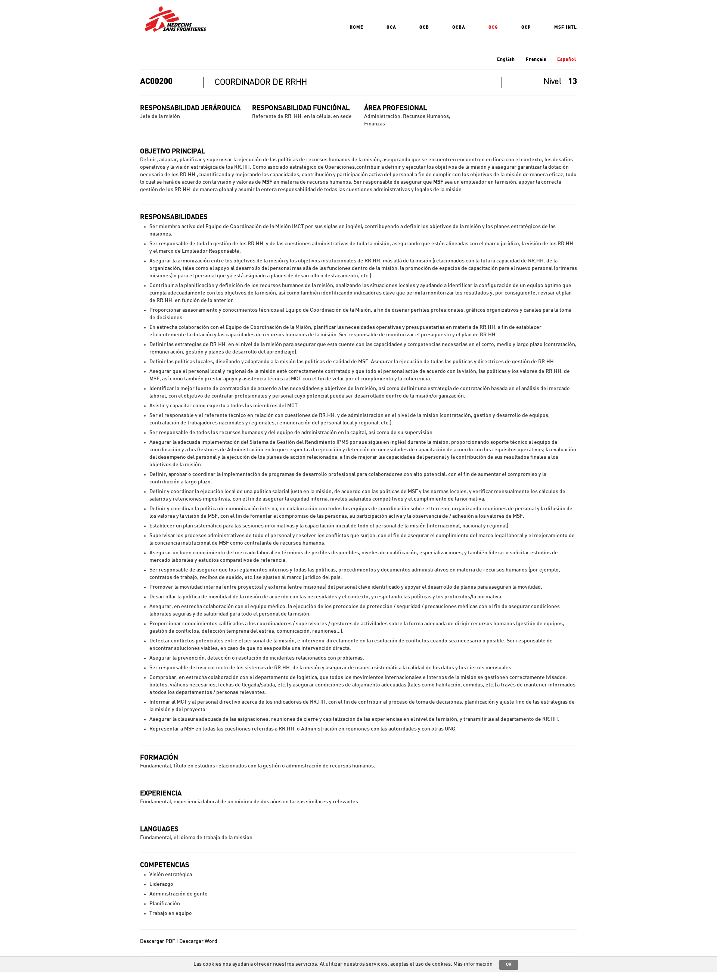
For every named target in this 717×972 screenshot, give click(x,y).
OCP (526, 27)
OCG (493, 27)
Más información (473, 964)
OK (508, 964)
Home (356, 27)
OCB (424, 27)
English (506, 59)
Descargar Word (198, 941)
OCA (391, 27)
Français (536, 59)
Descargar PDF (157, 941)
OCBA (458, 27)
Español (566, 59)
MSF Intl (565, 27)
